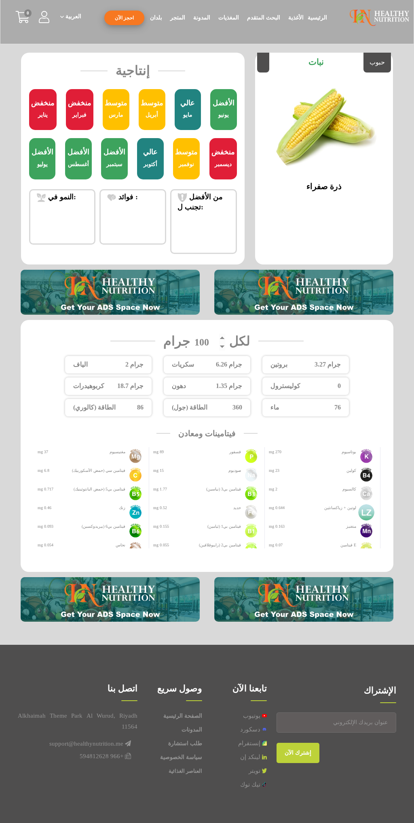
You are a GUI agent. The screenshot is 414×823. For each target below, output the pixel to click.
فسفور (235, 452)
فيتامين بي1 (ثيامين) (224, 526)
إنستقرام (250, 743)
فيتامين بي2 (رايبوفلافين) (220, 545)
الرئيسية (317, 18)
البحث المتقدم (263, 18)
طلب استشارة (185, 743)
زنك (122, 507)
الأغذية (296, 18)
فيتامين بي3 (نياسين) (223, 489)
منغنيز (351, 526)
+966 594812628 (101, 756)
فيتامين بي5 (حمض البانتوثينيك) (99, 489)
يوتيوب (252, 715)
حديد (237, 507)
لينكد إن (251, 757)
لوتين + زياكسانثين (340, 507)
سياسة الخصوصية (181, 757)
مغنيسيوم (117, 452)
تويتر (255, 771)
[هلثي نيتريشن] (379, 17)
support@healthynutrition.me (86, 743)
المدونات (192, 730)
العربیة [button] (72, 16)
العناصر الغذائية (185, 771)
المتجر (177, 18)
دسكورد (251, 729)
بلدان (156, 18)
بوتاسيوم (349, 452)
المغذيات (228, 18)
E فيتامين (348, 545)
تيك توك (251, 784)
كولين (351, 470)
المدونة (201, 18)
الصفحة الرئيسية (182, 716)
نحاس (120, 545)
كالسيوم (349, 489)
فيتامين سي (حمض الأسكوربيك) (98, 470)
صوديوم (234, 470)
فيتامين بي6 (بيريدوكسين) (103, 526)
